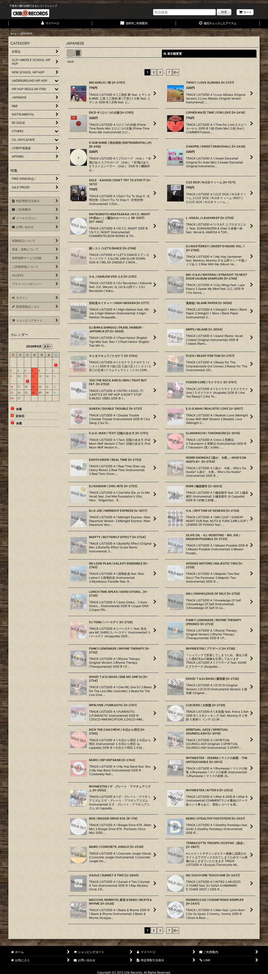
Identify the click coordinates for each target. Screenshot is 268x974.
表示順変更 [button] (174, 53)
